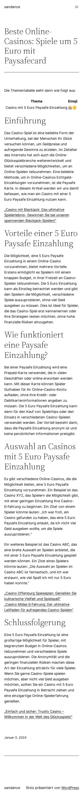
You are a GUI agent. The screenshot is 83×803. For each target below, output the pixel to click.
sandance (12, 7)
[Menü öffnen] (76, 7)
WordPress (70, 788)
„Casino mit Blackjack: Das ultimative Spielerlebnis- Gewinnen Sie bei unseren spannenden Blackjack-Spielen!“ (36, 215)
